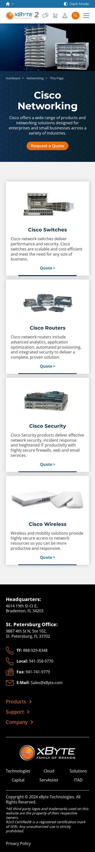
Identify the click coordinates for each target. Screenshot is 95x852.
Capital (18, 780)
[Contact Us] (45, 16)
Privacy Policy (18, 843)
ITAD (78, 780)
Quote (46, 268)
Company (17, 722)
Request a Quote (47, 146)
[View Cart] (55, 16)
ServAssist (48, 780)
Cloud (49, 771)
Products (16, 701)
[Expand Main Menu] (86, 16)
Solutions (78, 771)
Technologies (18, 771)
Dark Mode (79, 4)
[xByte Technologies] (22, 16)
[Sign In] (65, 16)
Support (15, 712)
